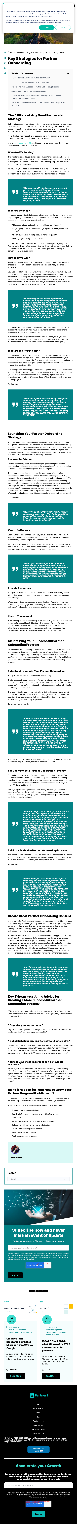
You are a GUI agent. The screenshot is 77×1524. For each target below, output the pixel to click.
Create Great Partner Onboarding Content (28, 91)
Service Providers (52, 1335)
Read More (15, 1376)
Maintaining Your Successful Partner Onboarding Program (35, 87)
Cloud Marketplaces (17, 1330)
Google (29, 1332)
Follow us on (38, 1448)
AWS (23, 1332)
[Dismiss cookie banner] (70, 7)
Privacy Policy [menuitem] (39, 1425)
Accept (47, 27)
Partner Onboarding (22, 52)
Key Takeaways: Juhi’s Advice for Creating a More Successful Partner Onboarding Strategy (37, 97)
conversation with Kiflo (22, 143)
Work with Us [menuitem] (38, 1434)
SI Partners (61, 1332)
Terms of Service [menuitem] (38, 1429)
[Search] (65, 1179)
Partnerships (36, 52)
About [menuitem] (38, 1413)
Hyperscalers (14, 1332)
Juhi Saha (13, 1369)
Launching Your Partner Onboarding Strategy (30, 82)
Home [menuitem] (38, 1404)
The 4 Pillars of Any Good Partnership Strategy (31, 78)
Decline (62, 27)
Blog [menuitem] (38, 1417)
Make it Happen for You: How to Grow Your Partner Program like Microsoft (38, 104)
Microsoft (17, 1327)
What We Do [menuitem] (38, 1408)
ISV (11, 52)
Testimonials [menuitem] (38, 1421)
